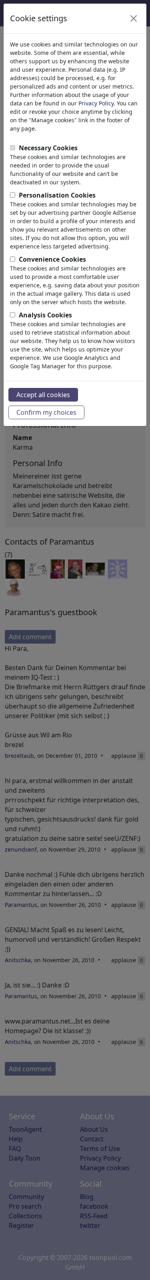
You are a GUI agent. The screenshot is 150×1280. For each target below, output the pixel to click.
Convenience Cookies (52, 259)
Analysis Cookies (45, 315)
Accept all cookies (43, 394)
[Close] (133, 18)
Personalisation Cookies (57, 195)
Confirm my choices (46, 412)
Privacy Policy (96, 103)
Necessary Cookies (48, 147)
